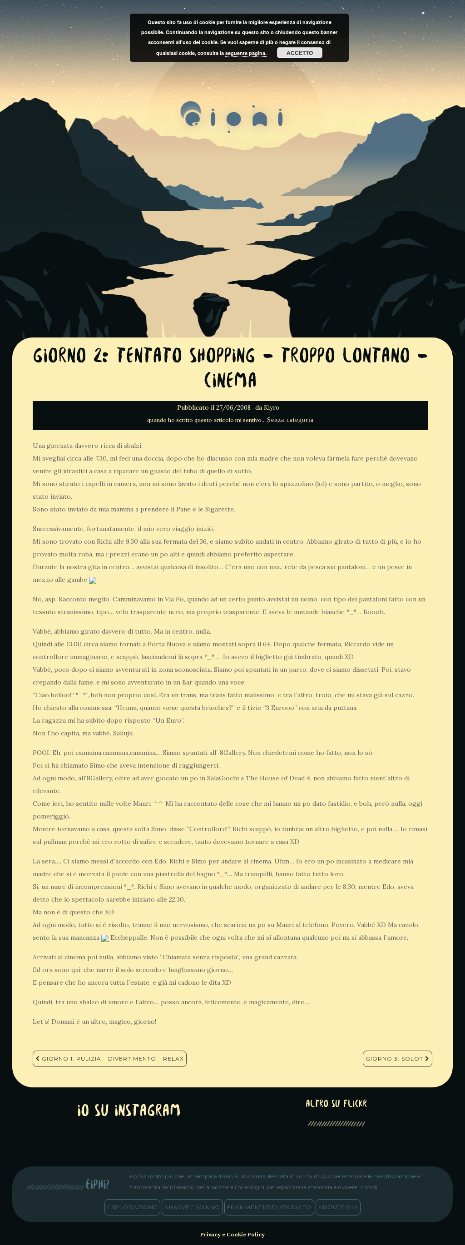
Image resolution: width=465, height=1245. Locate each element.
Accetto (300, 53)
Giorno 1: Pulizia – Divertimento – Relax (112, 1058)
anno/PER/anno (192, 1207)
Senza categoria (290, 420)
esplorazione (132, 1207)
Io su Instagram (129, 1111)
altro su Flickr (336, 1104)
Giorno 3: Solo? (395, 1058)
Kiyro (271, 408)
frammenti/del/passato (269, 1207)
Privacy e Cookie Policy (232, 1234)
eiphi (232, 124)
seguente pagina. (246, 53)
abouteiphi (338, 1207)
